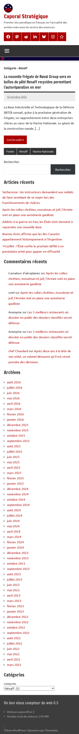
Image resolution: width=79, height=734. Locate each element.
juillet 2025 (14, 451)
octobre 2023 (16, 563)
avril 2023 (13, 595)
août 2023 (14, 574)
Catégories (10, 683)
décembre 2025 (17, 425)
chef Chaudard (18, 351)
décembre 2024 (17, 489)
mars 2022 (14, 664)
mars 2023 (14, 600)
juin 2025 (13, 457)
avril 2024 (13, 531)
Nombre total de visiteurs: (23, 716)
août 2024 (14, 510)
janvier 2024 (15, 547)
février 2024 (15, 542)
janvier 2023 (15, 611)
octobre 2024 (16, 499)
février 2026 (15, 414)
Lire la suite (14, 139)
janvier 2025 (15, 483)
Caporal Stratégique (26, 16)
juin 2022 (13, 648)
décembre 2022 (17, 616)
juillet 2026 (14, 387)
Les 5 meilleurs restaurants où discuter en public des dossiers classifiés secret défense (40, 317)
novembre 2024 (18, 494)
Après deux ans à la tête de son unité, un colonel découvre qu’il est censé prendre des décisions (39, 356)
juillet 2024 (14, 515)
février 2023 (15, 606)
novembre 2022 (18, 622)
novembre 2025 (18, 430)
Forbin (10, 151)
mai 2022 (13, 654)
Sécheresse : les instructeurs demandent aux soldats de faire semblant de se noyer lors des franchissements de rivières (37, 197)
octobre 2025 (16, 435)
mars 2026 (14, 409)
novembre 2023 (18, 558)
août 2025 (14, 446)
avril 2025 (13, 467)
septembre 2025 (18, 441)
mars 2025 (14, 473)
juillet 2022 (14, 643)
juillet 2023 (14, 579)
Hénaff (23, 151)
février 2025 (15, 478)
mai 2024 (13, 526)
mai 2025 (13, 462)
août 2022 (14, 638)
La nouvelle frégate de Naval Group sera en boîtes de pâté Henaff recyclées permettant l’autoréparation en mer (37, 82)
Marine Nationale (43, 151)
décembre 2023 (17, 552)
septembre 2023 (18, 568)
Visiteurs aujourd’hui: (20, 711)
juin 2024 (13, 521)
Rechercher (11, 162)
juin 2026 (13, 393)
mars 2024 (14, 537)
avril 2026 (13, 403)
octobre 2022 (16, 627)
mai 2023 (13, 590)
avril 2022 (13, 659)
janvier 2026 (15, 419)
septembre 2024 (18, 505)
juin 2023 (13, 584)
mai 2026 (13, 398)
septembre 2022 (18, 632)
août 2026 (14, 382)
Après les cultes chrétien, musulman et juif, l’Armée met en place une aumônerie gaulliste (41, 278)
